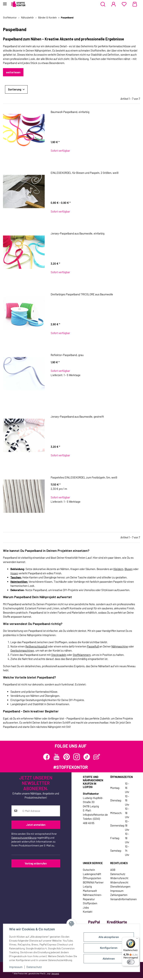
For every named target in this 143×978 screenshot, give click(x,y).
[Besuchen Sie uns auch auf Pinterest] (66, 757)
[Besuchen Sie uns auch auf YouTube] (56, 757)
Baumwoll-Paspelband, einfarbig (70, 112)
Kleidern (118, 569)
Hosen (14, 573)
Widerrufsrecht (119, 878)
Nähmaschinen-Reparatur (92, 897)
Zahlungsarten (118, 894)
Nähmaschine (119, 646)
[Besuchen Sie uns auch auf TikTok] (86, 757)
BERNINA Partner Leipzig (93, 884)
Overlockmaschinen (22, 650)
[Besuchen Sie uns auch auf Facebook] (46, 757)
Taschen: (16, 577)
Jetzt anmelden (35, 824)
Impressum (16, 967)
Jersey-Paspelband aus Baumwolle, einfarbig (77, 233)
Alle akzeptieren (108, 937)
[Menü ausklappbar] (5, 2)
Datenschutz (34, 967)
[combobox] (71, 127)
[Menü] (137, 939)
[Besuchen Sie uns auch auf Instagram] (76, 757)
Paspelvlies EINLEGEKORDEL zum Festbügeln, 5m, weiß (84, 477)
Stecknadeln (58, 654)
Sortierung (14, 89)
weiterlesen (13, 72)
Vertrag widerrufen (36, 863)
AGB (112, 869)
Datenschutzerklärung (23, 837)
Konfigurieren (108, 947)
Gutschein (89, 869)
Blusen (129, 569)
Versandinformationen (123, 899)
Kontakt (87, 911)
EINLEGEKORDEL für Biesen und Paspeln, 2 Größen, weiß (84, 172)
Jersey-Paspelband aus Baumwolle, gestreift (77, 416)
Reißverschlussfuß (36, 646)
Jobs (86, 907)
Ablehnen (109, 958)
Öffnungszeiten (92, 878)
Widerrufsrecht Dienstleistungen (120, 884)
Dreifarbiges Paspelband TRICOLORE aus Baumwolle (82, 294)
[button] (103, 4)
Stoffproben (90, 903)
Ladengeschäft (92, 874)
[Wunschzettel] (124, 4)
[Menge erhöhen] (137, 387)
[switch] (130, 962)
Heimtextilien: (19, 581)
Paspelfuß (93, 646)
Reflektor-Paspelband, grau (67, 355)
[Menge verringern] (54, 387)
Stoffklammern (82, 654)
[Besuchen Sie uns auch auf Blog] (96, 757)
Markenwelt (90, 890)
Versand (55, 973)
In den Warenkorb (95, 398)
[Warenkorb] (134, 4)
